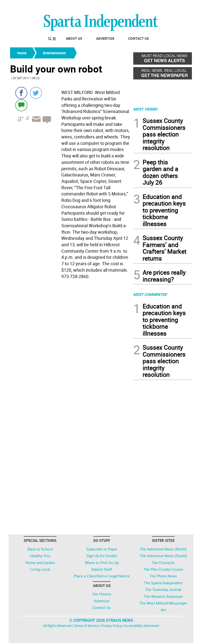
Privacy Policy (111, 625)
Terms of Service (86, 625)
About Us (74, 38)
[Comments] (21, 105)
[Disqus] (70, 343)
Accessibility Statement (141, 625)
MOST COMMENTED (150, 294)
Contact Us (138, 38)
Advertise (105, 38)
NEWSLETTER (152, 6)
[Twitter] (36, 93)
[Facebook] (21, 93)
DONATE (179, 6)
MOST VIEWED (145, 109)
